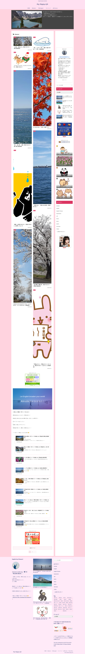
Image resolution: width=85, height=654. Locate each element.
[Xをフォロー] (64, 79)
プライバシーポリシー (63, 637)
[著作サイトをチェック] (63, 79)
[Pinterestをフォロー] (66, 79)
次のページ (32, 548)
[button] (72, 85)
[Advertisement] (64, 39)
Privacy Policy (59, 644)
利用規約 (70, 637)
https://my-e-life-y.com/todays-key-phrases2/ (21, 597)
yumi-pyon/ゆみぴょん (64, 56)
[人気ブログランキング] (65, 629)
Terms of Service (67, 644)
